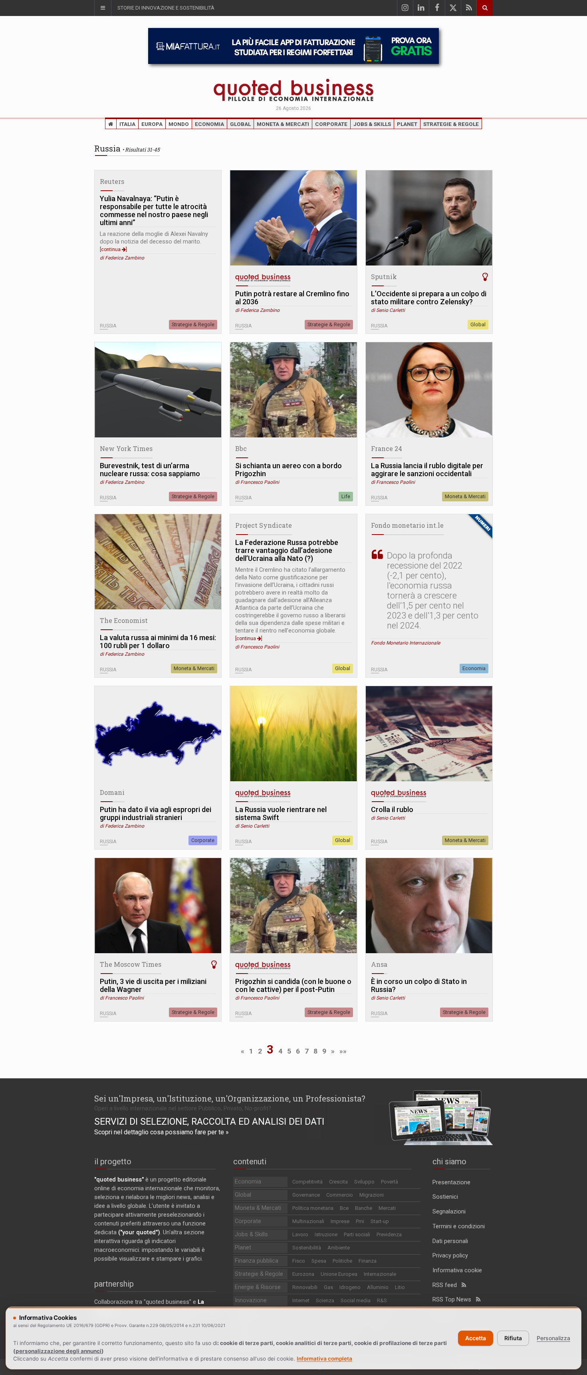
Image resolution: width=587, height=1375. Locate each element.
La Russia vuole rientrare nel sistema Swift (281, 814)
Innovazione (251, 1300)
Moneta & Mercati (283, 124)
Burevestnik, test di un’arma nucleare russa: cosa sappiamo (150, 470)
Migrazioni (371, 1195)
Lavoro (300, 1234)
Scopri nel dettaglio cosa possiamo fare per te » (161, 1132)
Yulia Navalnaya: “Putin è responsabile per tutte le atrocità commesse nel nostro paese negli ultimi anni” (154, 211)
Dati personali (450, 1241)
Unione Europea (339, 1274)
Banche (363, 1208)
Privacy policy (450, 1255)
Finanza (368, 1261)
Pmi (360, 1221)
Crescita (338, 1182)
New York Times (126, 448)
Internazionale (380, 1274)
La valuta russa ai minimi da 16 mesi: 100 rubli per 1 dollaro (158, 642)
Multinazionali (308, 1221)
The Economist (124, 620)
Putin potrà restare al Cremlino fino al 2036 (292, 298)
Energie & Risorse (258, 1287)
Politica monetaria (312, 1208)
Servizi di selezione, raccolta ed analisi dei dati (209, 1121)
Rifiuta (513, 1338)
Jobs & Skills (372, 124)
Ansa (379, 964)
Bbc (241, 448)
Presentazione (451, 1182)
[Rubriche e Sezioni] (102, 8)
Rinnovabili (304, 1287)
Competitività (307, 1182)
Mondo (179, 124)
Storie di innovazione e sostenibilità (165, 8)
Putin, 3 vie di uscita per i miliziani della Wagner (153, 986)
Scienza (325, 1300)
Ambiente (338, 1248)
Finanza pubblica (256, 1260)
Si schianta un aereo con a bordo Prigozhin (288, 470)
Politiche (342, 1261)
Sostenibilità (306, 1248)
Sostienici (445, 1196)
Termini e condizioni (458, 1226)
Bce (344, 1208)
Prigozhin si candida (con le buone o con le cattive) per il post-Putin (293, 986)
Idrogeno (350, 1287)
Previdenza (389, 1234)
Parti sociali (357, 1234)
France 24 (386, 448)
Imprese (340, 1221)
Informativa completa (324, 1358)
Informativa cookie (457, 1270)
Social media (356, 1300)
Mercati (387, 1208)
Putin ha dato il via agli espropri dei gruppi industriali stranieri (155, 814)
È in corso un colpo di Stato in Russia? (419, 986)
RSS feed (447, 1285)
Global (240, 124)
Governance (306, 1195)
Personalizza (553, 1338)
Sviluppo (364, 1182)
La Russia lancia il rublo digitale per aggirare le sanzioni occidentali (427, 470)
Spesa (318, 1261)
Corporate (331, 124)
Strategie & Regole (451, 124)
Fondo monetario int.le (407, 525)
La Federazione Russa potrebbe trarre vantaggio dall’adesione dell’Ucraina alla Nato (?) (286, 551)
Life (345, 496)
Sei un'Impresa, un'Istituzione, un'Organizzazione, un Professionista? (229, 1098)
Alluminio (378, 1287)
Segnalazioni (449, 1211)
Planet (407, 124)
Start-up (380, 1221)
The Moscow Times (130, 964)
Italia (127, 124)
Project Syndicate (263, 525)
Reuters (112, 181)
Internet (300, 1300)
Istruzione (326, 1234)
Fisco (298, 1261)
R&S (382, 1300)
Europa (152, 124)
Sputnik (384, 276)
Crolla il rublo (392, 810)
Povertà (389, 1182)
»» (343, 1051)
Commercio (339, 1195)
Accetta (475, 1338)
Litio (400, 1287)
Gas (328, 1287)
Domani (112, 792)
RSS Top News (454, 1299)
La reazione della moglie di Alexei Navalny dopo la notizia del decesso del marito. (154, 241)
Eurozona (303, 1274)
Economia (209, 124)
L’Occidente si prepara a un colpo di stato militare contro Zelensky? (428, 298)
